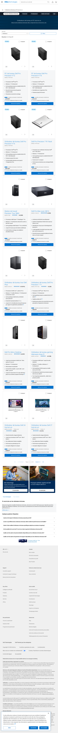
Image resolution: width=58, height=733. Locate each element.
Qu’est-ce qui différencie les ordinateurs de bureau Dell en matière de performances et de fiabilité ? (24, 521)
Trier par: (4, 31)
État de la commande (33, 555)
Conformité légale (7, 654)
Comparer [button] (23, 41)
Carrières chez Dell (33, 592)
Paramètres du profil (33, 558)
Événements (31, 623)
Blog (30, 620)
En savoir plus (16, 490)
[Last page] (43, 462)
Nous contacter (32, 574)
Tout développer (7, 496)
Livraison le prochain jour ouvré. (27, 708)
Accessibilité (18, 654)
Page (27, 462)
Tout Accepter (44, 727)
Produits (5, 592)
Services (4, 598)
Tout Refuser (33, 727)
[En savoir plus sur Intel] (23, 540)
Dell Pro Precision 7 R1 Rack (41, 142)
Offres (4, 602)
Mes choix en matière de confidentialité (13, 650)
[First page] (15, 462)
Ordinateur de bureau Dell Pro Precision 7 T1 (42, 284)
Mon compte (32, 552)
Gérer (9, 727)
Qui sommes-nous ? (33, 589)
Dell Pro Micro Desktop (13, 352)
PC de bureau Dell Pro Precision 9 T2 (13, 75)
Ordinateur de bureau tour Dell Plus (16, 284)
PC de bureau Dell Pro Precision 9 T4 (39, 75)
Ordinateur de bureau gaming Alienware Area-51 (42, 353)
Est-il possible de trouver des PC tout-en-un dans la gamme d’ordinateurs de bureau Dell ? (23, 529)
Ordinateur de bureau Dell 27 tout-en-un (41, 426)
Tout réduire (16, 496)
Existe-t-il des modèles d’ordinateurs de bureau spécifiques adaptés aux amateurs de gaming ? (24, 525)
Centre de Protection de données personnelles (39, 630)
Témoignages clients (33, 611)
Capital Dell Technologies (34, 595)
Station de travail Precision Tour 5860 (12, 212)
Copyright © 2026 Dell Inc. (9, 647)
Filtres (43, 33)
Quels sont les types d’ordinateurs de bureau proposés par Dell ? (17, 517)
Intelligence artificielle (7, 589)
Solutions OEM (6, 623)
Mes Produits (32, 561)
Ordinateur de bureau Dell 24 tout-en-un (15, 426)
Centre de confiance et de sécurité (36, 633)
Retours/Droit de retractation (9, 577)
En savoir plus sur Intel (32, 541)
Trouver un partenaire (7, 620)
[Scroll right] (56, 14)
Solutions (5, 595)
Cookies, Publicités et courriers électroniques (40, 650)
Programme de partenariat (8, 626)
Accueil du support (7, 571)
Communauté (32, 571)
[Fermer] (48, 713)
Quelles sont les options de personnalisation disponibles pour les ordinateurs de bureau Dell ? (23, 532)
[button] (52, 2)
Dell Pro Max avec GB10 (40, 211)
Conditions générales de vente (26, 647)
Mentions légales (32, 626)
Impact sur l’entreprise (34, 608)
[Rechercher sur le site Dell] (48, 2)
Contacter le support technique (9, 574)
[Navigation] (2, 2)
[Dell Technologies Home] (11, 2)
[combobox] (35, 2)
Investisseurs (32, 598)
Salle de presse (32, 602)
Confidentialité (41, 647)
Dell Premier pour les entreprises (23, 642)
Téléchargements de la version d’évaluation (38, 636)
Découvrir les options (15, 103)
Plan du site (5, 552)
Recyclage (31, 605)
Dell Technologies (7, 642)
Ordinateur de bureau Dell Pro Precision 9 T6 (15, 143)
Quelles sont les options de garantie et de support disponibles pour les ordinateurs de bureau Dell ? (25, 536)
